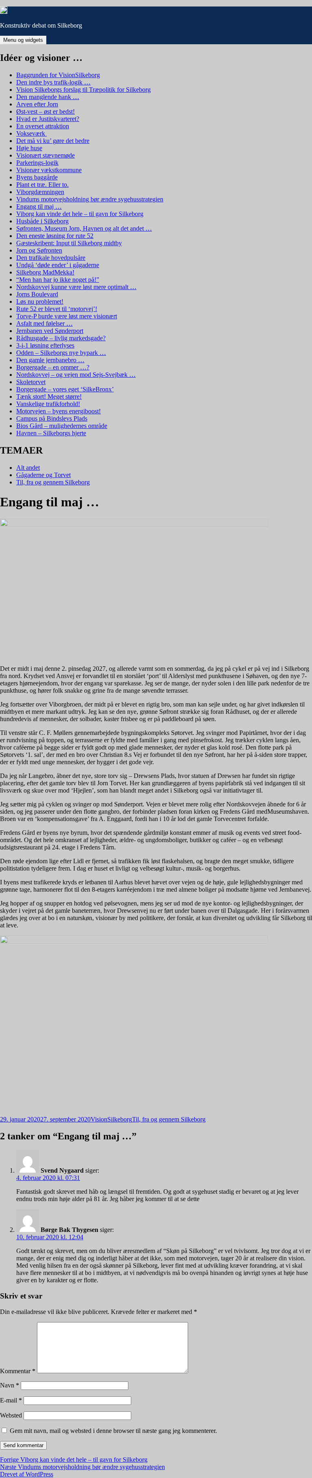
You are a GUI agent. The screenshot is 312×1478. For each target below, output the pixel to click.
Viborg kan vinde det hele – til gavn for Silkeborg (79, 213)
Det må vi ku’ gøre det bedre (52, 140)
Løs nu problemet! (39, 301)
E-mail (11, 1400)
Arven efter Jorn (37, 104)
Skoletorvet (31, 381)
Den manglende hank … (47, 96)
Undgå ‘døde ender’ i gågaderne (57, 264)
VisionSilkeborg (111, 1119)
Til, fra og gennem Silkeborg (53, 482)
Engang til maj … (39, 206)
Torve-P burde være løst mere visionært (66, 316)
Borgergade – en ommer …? (52, 367)
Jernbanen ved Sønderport (49, 330)
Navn (9, 1385)
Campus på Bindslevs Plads (51, 418)
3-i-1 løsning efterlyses (45, 345)
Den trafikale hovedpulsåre (50, 257)
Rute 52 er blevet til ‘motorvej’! (56, 308)
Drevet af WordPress (26, 1474)
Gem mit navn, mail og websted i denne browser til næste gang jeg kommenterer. (113, 1430)
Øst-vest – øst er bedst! (45, 111)
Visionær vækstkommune (49, 169)
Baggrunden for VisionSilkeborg (58, 74)
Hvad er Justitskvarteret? (47, 118)
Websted (11, 1415)
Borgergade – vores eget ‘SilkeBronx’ (65, 389)
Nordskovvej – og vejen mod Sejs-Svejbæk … (76, 374)
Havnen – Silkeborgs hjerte (51, 433)
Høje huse (29, 148)
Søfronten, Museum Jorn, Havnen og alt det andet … (84, 228)
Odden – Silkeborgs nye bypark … (61, 352)
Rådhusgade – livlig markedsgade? (61, 338)
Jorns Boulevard (37, 294)
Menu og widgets (23, 40)
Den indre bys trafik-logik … (53, 82)
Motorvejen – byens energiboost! (58, 411)
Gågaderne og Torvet (43, 474)
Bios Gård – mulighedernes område (61, 425)
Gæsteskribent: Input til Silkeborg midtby (69, 243)
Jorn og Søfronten (39, 250)
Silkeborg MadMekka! (45, 272)
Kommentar (17, 1371)
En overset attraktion (42, 126)
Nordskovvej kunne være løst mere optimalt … (76, 286)
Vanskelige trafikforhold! (48, 403)
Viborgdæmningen (40, 191)
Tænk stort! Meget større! (49, 396)
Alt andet (28, 467)
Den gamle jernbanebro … (50, 360)
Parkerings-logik (37, 162)
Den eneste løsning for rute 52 (54, 235)
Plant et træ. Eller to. (42, 184)
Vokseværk (31, 133)
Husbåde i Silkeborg (42, 221)
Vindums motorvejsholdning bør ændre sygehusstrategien (89, 199)
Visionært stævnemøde (45, 155)
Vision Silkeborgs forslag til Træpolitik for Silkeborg (83, 89)
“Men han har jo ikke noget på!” (57, 279)
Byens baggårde (37, 177)
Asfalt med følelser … (44, 323)
